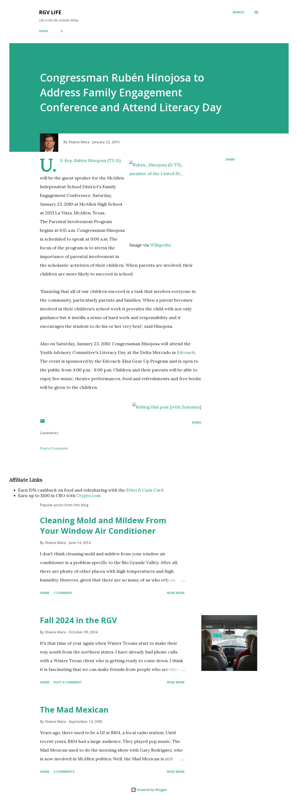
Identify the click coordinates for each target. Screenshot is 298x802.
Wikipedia (160, 245)
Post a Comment (54, 448)
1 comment (63, 593)
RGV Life (50, 12)
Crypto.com (88, 495)
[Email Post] (42, 422)
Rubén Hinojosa (90, 160)
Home (43, 31)
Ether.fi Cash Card (144, 490)
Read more (176, 593)
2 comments (64, 772)
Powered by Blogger (151, 790)
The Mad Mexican (74, 709)
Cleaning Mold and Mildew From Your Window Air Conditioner (103, 525)
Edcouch (186, 352)
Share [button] (230, 159)
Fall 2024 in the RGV (78, 620)
